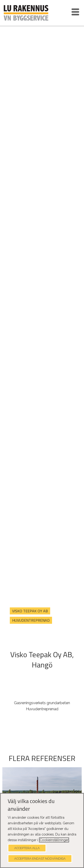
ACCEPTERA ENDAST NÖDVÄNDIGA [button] (40, 858)
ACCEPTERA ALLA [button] (27, 848)
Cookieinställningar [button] (54, 840)
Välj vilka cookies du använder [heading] (31, 805)
